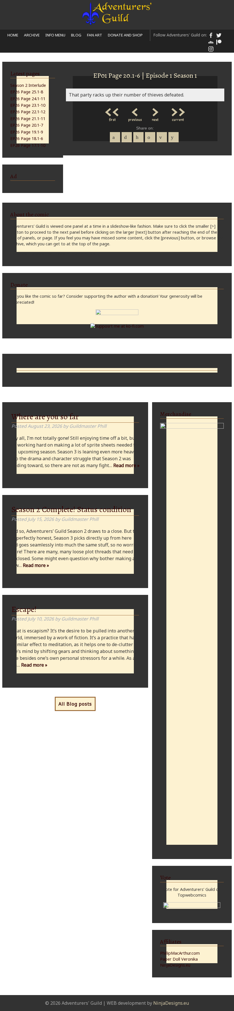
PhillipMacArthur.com (180, 953)
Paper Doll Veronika (179, 959)
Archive (32, 35)
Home (12, 35)
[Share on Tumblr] (150, 137)
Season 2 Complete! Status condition (71, 509)
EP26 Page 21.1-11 (27, 118)
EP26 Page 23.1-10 (27, 105)
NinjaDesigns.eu (175, 965)
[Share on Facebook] (115, 137)
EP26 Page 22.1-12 (27, 111)
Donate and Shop (125, 35)
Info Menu (55, 35)
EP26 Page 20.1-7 (26, 125)
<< (112, 111)
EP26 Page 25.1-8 (26, 91)
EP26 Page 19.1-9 (26, 132)
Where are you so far (45, 416)
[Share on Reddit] (173, 137)
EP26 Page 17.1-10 (27, 145)
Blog (76, 35)
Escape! (24, 609)
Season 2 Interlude (28, 85)
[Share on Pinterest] (138, 137)
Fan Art (94, 35)
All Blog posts (75, 704)
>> (177, 111)
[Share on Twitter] (127, 137)
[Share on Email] (162, 137)
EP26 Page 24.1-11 (27, 98)
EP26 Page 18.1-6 (26, 138)
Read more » (126, 465)
